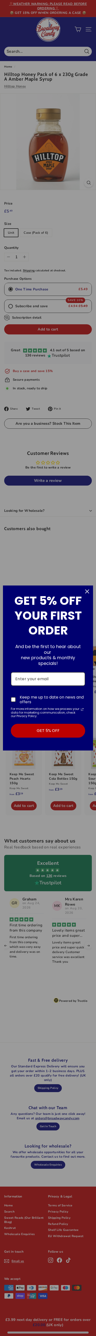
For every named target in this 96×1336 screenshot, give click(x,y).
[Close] (87, 591)
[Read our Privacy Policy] (82, 709)
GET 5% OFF (48, 730)
